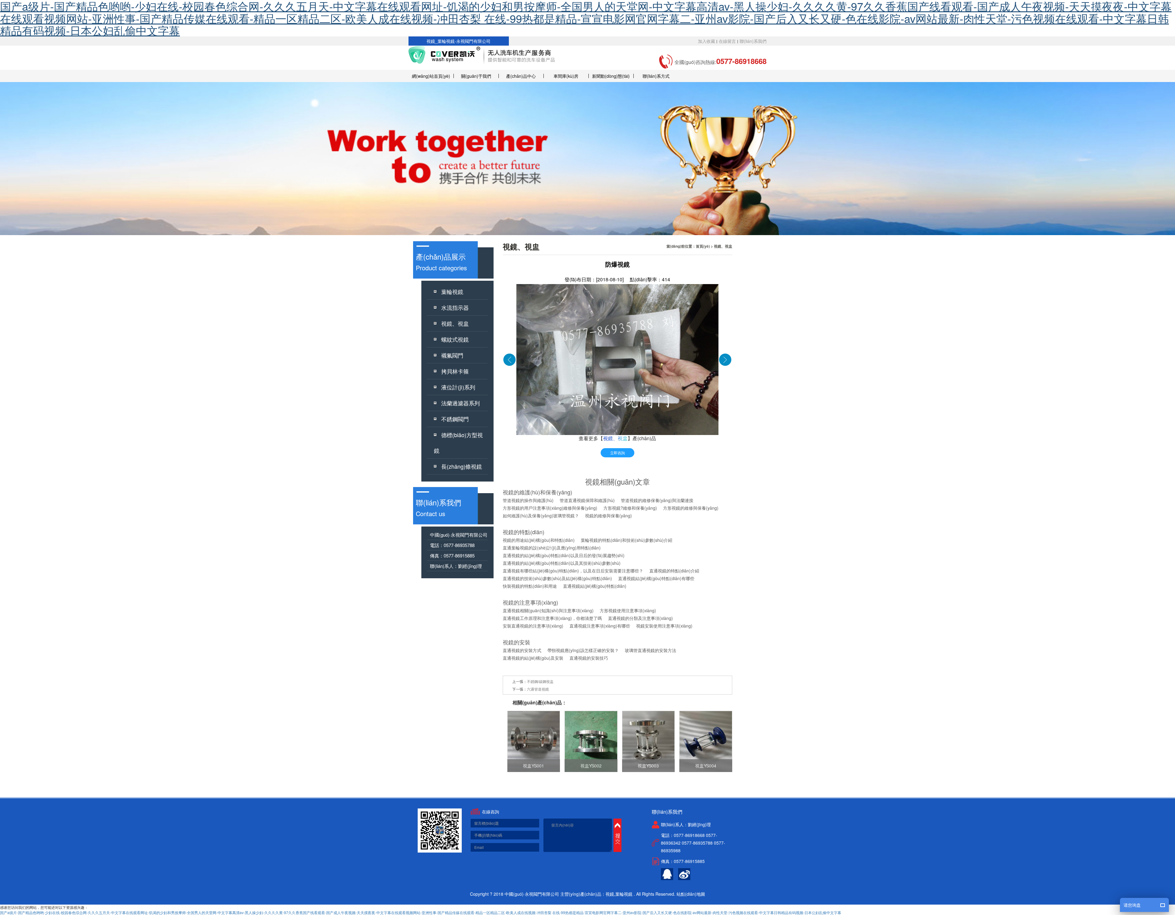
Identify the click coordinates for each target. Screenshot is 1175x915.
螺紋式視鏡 (455, 339)
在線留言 (727, 41)
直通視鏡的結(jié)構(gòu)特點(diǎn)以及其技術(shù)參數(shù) (562, 563)
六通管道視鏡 (538, 689)
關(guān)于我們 (476, 76)
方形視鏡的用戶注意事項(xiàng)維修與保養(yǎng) (550, 508)
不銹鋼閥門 (455, 419)
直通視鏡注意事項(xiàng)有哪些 (599, 626)
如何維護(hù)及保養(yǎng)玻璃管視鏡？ (541, 515)
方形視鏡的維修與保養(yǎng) (690, 508)
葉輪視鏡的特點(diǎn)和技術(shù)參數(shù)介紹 (626, 540)
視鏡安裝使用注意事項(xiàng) (664, 626)
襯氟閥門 (452, 355)
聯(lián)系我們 (753, 41)
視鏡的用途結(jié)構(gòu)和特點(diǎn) (539, 540)
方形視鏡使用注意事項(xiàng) (628, 610)
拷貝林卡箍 (455, 371)
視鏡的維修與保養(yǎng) (608, 515)
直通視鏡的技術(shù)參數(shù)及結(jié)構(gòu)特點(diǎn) (557, 578)
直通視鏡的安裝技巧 (588, 658)
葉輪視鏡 (452, 291)
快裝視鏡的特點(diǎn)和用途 (530, 586)
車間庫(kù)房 (566, 76)
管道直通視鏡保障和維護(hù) (587, 500)
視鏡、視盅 (455, 323)
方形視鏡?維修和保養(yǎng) (630, 508)
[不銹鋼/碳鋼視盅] (509, 359)
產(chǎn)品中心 (521, 76)
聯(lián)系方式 (656, 76)
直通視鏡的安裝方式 (522, 650)
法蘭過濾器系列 (460, 403)
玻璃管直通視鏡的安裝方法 (650, 650)
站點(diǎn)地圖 (691, 894)
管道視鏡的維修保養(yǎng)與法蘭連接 (657, 500)
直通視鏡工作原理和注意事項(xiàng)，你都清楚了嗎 (552, 618)
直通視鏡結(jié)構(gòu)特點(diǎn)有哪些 (656, 578)
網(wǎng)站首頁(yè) (431, 76)
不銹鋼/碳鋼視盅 (540, 681)
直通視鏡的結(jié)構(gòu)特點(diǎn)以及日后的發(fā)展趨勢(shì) (564, 555)
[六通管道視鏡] (725, 359)
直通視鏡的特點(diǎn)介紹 (674, 571)
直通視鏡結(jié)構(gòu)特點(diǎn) (594, 586)
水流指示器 (455, 307)
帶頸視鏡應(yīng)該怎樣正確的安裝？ (583, 650)
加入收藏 (706, 41)
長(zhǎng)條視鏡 (461, 466)
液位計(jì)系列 (458, 387)
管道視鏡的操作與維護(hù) (528, 500)
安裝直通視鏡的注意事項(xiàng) (533, 626)
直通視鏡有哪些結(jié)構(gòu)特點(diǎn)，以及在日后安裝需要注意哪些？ (573, 571)
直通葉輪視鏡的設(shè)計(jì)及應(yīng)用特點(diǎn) (552, 548)
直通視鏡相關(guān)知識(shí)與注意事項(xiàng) (548, 610)
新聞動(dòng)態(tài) (611, 76)
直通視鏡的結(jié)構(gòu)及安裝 (533, 658)
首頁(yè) (703, 246)
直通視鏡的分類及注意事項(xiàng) (640, 618)
